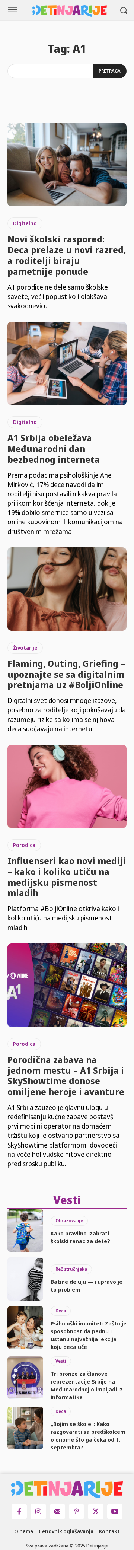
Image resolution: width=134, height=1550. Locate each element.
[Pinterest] (76, 1511)
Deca (60, 1311)
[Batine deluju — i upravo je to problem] (25, 1278)
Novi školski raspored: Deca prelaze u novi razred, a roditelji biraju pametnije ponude (66, 255)
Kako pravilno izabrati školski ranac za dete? (80, 1237)
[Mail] (57, 1511)
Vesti (60, 1361)
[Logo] (69, 11)
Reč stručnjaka (71, 1269)
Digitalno (25, 223)
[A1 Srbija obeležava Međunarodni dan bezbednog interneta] (67, 363)
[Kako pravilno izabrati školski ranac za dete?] (25, 1230)
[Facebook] (19, 1511)
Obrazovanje (69, 1221)
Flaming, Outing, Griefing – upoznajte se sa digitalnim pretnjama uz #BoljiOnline (66, 674)
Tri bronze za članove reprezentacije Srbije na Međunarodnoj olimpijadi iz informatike (87, 1385)
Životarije (25, 647)
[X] (95, 1511)
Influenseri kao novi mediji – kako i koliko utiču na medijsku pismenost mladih (66, 876)
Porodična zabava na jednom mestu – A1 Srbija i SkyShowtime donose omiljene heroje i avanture (65, 1075)
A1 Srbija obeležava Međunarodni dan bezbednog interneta (53, 448)
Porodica (24, 845)
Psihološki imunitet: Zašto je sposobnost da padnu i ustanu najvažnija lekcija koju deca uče (89, 1335)
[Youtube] (114, 1511)
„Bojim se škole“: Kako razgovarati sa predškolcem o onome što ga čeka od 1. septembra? (88, 1435)
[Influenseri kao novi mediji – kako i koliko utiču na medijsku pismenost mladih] (67, 786)
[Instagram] (38, 1511)
